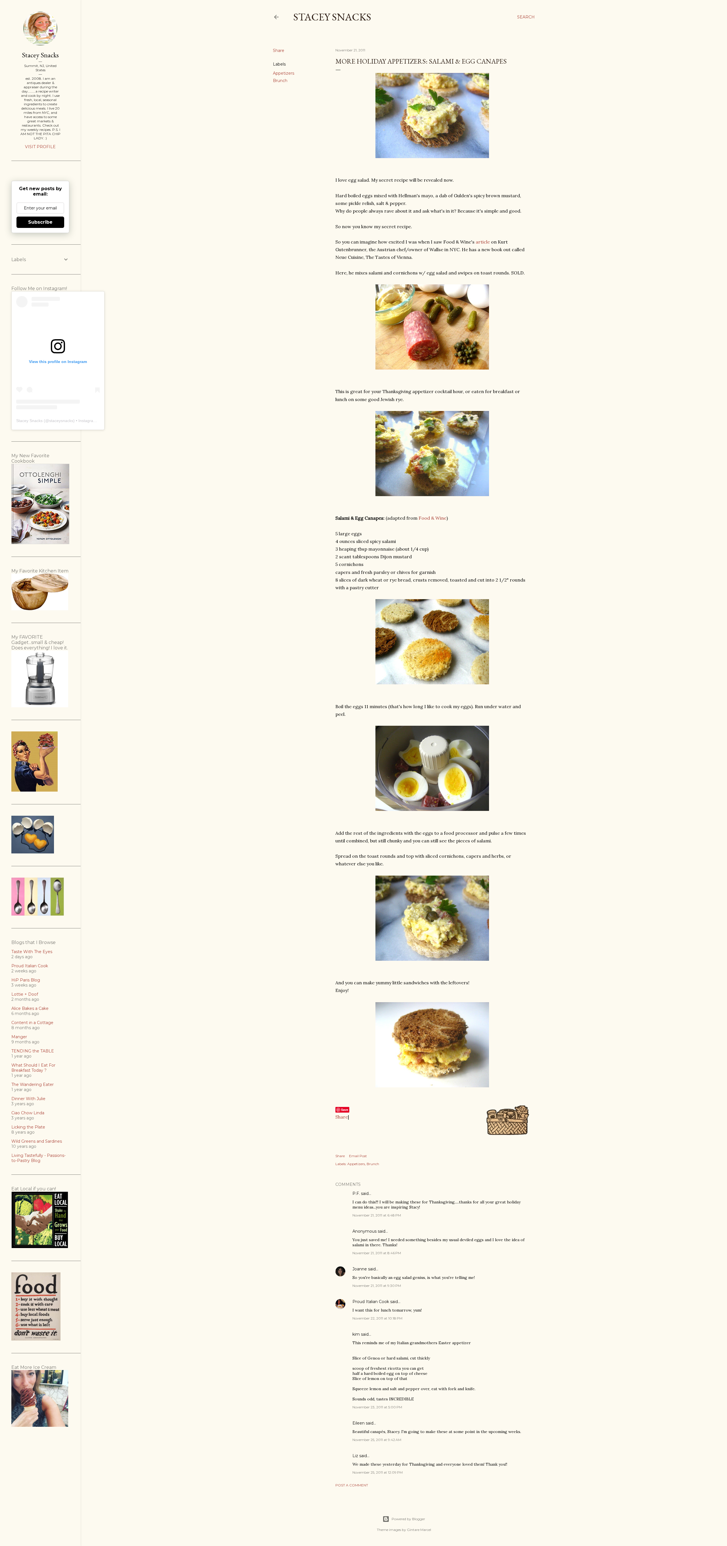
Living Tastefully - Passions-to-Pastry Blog (38, 1158)
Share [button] (278, 50)
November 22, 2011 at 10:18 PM (377, 1318)
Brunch (280, 80)
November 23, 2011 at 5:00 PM (377, 1407)
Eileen (358, 1423)
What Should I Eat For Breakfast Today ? (33, 1068)
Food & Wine (432, 518)
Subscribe (40, 222)
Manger (19, 1036)
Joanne (359, 1269)
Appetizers (283, 73)
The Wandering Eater (32, 1084)
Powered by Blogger (408, 1519)
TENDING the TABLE (32, 1051)
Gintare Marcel (419, 1530)
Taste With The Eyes (31, 951)
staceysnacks (61, 420)
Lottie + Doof (24, 994)
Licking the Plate (28, 1127)
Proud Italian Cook (370, 1301)
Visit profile (40, 146)
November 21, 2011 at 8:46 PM (376, 1253)
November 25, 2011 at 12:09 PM (377, 1472)
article (483, 242)
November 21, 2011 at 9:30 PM (376, 1285)
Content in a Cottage (32, 1022)
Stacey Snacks (332, 17)
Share (341, 1117)
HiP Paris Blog (25, 980)
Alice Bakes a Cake (30, 1008)
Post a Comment (351, 1485)
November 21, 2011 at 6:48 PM (376, 1215)
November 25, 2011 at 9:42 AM (376, 1440)
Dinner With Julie (28, 1098)
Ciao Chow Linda (27, 1112)
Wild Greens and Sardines (36, 1141)
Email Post (358, 1156)
